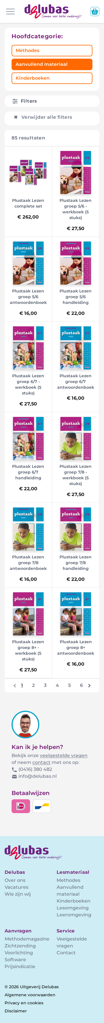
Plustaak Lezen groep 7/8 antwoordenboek (28, 562)
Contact (66, 952)
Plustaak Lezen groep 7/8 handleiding (76, 562)
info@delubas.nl (37, 776)
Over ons (15, 880)
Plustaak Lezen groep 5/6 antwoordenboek (28, 296)
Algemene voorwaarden (30, 994)
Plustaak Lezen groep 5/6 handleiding (76, 296)
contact (41, 762)
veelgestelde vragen (64, 755)
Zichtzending (20, 946)
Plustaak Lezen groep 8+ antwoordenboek (75, 647)
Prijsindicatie (20, 966)
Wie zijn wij (18, 894)
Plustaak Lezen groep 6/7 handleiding (28, 472)
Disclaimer (16, 1011)
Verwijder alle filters (43, 117)
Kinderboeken (33, 78)
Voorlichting (19, 952)
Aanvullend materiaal (42, 64)
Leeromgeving (74, 914)
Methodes (27, 50)
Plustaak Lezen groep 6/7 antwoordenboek (75, 381)
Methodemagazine (27, 939)
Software (15, 959)
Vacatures (16, 887)
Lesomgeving (73, 908)
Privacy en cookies (24, 1002)
